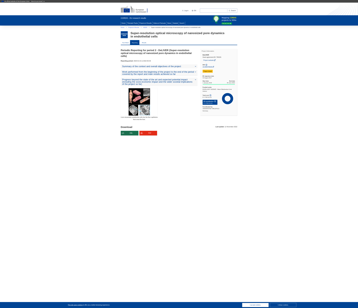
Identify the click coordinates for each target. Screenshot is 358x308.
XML (131, 133)
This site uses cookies (75, 305)
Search (182, 23)
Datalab (175, 23)
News (169, 23)
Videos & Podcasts (159, 23)
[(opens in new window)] (136, 9)
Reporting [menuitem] (135, 42)
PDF (149, 133)
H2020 (145, 27)
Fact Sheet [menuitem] (125, 42)
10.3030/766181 (207, 66)
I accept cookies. (255, 305)
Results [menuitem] (144, 42)
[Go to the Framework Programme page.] (124, 34)
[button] (194, 11)
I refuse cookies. (283, 305)
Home (124, 23)
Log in (186, 10)
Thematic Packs (132, 23)
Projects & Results (145, 23)
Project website (208, 60)
